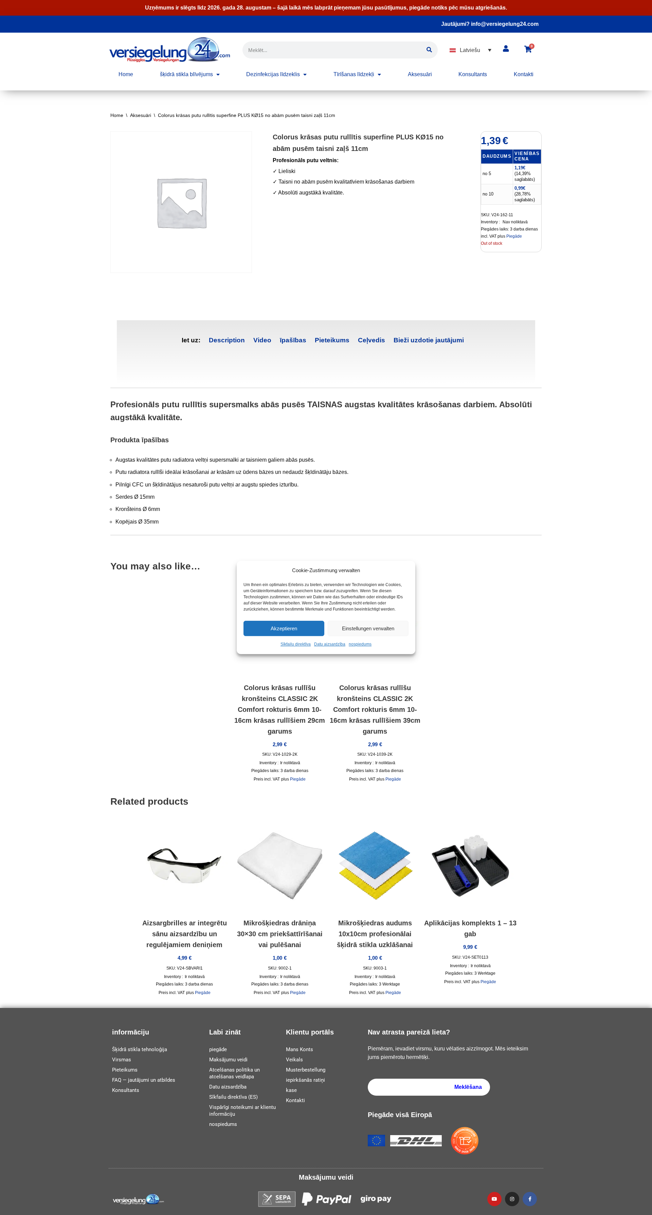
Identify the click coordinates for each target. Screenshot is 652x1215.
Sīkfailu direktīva (295, 644)
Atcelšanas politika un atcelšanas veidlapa (234, 1073)
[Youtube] (494, 1199)
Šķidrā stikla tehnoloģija (139, 1049)
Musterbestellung (305, 1070)
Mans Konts (299, 1049)
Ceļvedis (371, 340)
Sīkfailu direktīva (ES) (233, 1097)
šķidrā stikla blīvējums (186, 74)
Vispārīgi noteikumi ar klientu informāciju (242, 1110)
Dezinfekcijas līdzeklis (273, 74)
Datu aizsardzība (329, 644)
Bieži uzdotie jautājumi (429, 340)
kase (291, 1090)
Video (262, 340)
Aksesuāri (420, 74)
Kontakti (523, 74)
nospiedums (360, 644)
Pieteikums (332, 340)
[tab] (227, 340)
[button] (470, 50)
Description (227, 340)
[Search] (429, 49)
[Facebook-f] (530, 1199)
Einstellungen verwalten (368, 628)
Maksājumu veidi (228, 1060)
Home (126, 74)
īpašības (293, 340)
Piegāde (514, 236)
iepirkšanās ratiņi (305, 1080)
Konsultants (472, 74)
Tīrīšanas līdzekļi (353, 74)
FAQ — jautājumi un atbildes (143, 1080)
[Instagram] (512, 1199)
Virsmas (121, 1060)
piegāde (218, 1049)
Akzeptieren (284, 628)
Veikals (294, 1060)
